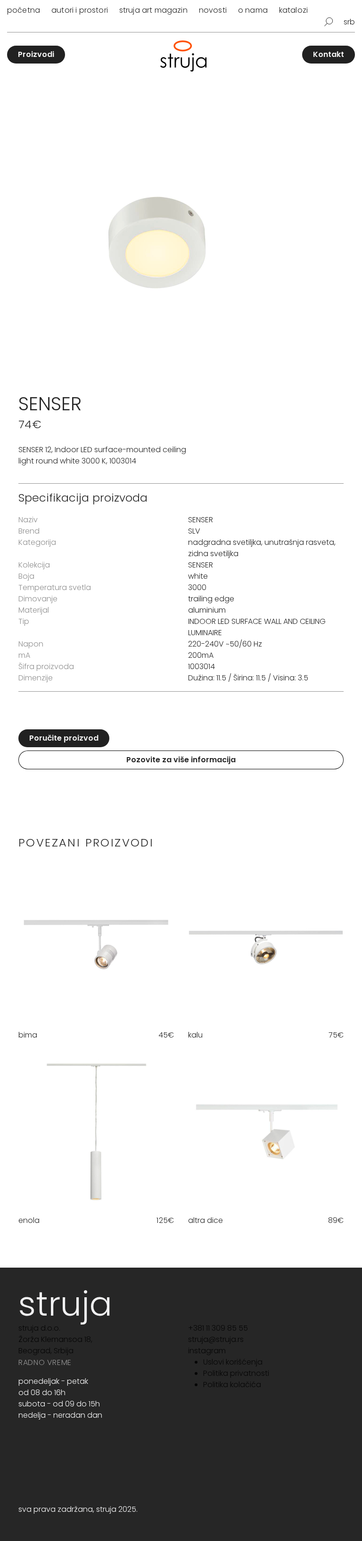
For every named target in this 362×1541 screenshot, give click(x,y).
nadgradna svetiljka (224, 542)
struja (65, 1303)
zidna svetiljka (213, 553)
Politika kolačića (232, 1384)
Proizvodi (36, 54)
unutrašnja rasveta (299, 542)
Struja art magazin (153, 10)
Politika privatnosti (236, 1373)
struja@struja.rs (216, 1339)
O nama (253, 10)
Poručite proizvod (64, 738)
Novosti (213, 10)
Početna (23, 10)
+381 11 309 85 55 (218, 1328)
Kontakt (328, 54)
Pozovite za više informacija (181, 759)
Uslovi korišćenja (233, 1362)
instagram (207, 1350)
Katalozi (293, 10)
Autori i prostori (79, 10)
